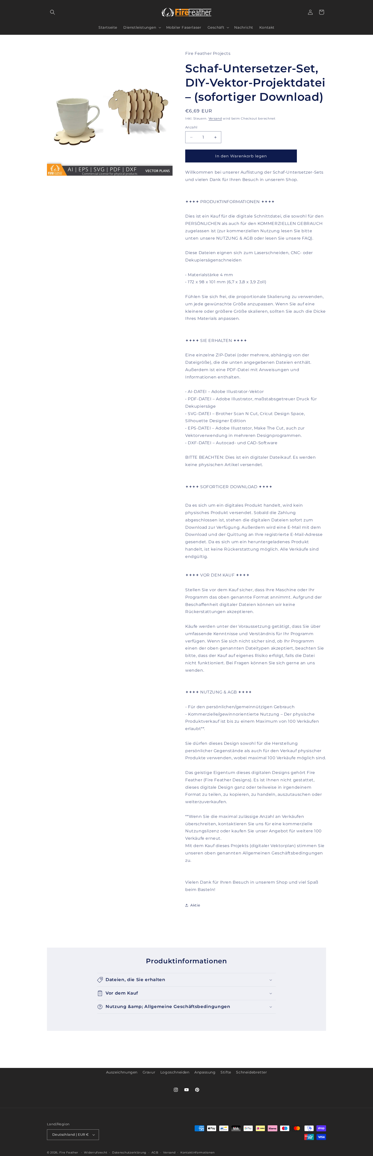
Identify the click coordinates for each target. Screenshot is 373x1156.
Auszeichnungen (122, 1072)
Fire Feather (68, 1152)
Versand (215, 118)
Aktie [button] (195, 905)
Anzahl (191, 127)
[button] (52, 12)
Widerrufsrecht (95, 1152)
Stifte (226, 1072)
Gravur (149, 1072)
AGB (154, 1152)
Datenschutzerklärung (129, 1152)
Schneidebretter (251, 1072)
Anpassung (204, 1072)
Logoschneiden (175, 1072)
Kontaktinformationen (197, 1152)
